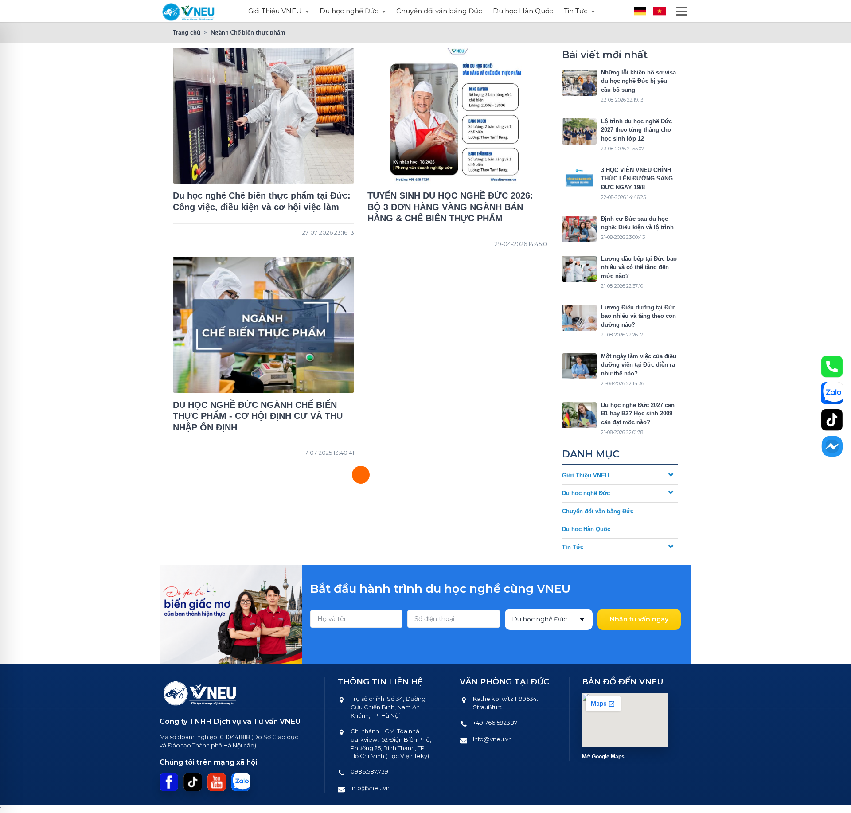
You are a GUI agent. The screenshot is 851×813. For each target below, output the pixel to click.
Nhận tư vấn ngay (639, 619)
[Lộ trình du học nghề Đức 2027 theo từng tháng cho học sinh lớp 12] (579, 131)
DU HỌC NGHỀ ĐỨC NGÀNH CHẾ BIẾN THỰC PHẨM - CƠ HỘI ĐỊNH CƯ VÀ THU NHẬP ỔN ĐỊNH (258, 416)
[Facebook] (169, 782)
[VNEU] (189, 11)
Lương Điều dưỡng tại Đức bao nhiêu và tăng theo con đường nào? (638, 316)
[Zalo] (240, 782)
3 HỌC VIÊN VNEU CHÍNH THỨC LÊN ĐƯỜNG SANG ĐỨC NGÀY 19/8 (637, 179)
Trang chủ (186, 32)
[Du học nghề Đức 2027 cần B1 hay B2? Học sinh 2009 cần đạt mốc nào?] (579, 415)
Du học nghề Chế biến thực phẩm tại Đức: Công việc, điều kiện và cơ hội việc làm (262, 201)
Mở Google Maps (603, 757)
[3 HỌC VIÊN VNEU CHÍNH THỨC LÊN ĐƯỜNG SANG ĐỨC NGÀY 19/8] (579, 180)
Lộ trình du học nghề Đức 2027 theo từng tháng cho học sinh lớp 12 (636, 130)
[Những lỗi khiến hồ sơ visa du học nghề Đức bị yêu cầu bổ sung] (579, 83)
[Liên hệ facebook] (832, 446)
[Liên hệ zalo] (832, 393)
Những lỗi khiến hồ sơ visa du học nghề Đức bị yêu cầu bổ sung (638, 81)
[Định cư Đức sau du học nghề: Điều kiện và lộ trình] (579, 229)
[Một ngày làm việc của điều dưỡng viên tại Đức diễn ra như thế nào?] (579, 366)
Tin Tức (576, 11)
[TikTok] (192, 782)
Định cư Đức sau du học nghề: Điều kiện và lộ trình (637, 223)
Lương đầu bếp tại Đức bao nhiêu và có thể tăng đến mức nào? (639, 267)
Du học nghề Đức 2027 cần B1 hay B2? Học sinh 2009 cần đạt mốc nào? (638, 414)
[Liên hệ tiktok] (832, 420)
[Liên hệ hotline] (832, 367)
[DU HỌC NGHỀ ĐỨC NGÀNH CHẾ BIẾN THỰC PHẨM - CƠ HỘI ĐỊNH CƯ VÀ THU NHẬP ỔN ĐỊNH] (263, 325)
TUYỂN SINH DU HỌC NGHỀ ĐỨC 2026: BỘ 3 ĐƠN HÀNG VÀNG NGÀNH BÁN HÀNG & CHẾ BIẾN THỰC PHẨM (450, 207)
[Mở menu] (681, 11)
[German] (640, 11)
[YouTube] (216, 782)
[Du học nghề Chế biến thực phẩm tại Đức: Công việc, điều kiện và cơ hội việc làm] (263, 116)
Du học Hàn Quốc (523, 11)
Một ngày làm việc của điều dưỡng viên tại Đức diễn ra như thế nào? (638, 365)
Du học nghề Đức (349, 11)
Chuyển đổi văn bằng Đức (439, 11)
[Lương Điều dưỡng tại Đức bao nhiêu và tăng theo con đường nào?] (579, 318)
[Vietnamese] (659, 11)
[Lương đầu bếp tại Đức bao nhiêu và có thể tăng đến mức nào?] (579, 269)
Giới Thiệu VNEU (275, 11)
